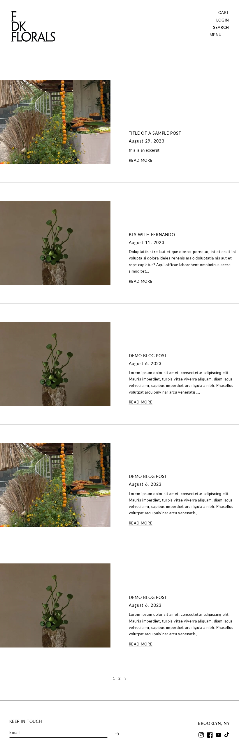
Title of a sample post (155, 133)
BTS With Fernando (152, 234)
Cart (223, 12)
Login (222, 20)
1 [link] (114, 678)
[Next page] (125, 678)
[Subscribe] (113, 734)
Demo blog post (148, 355)
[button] (221, 27)
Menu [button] (216, 35)
